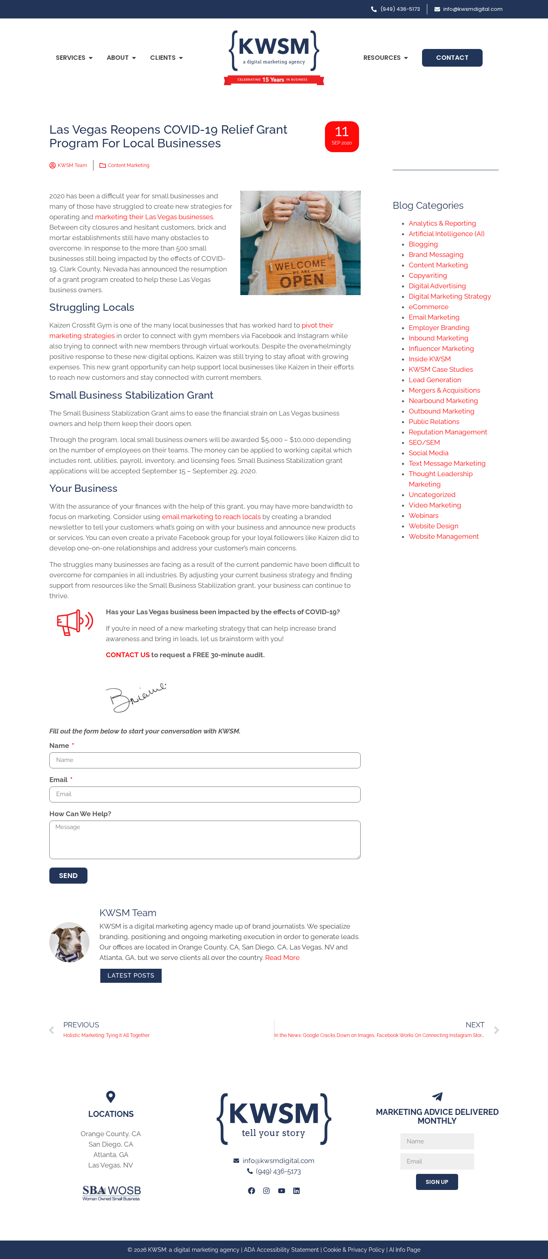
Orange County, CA (111, 1134)
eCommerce (429, 307)
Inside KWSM (430, 359)
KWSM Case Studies (441, 369)
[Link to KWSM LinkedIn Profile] (296, 1190)
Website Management (444, 536)
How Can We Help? (80, 814)
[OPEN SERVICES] (90, 58)
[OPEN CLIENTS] (181, 58)
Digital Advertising (437, 286)
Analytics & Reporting (442, 223)
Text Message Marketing (447, 463)
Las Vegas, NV (110, 1165)
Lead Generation (435, 380)
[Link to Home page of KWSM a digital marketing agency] (274, 58)
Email (59, 780)
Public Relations (434, 422)
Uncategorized (432, 495)
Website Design (434, 526)
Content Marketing (128, 165)
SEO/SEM (424, 442)
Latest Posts (131, 975)
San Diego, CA (111, 1144)
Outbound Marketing (442, 411)
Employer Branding (439, 328)
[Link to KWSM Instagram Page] (266, 1190)
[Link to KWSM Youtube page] (281, 1190)
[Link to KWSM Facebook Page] (251, 1190)
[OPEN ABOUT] (134, 58)
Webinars (423, 515)
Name (60, 746)
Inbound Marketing (439, 338)
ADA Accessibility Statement (281, 1250)
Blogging (423, 244)
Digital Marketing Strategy (450, 296)
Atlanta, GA (110, 1155)
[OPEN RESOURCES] (406, 58)
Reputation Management (448, 432)
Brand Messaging (436, 255)
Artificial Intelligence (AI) (447, 234)
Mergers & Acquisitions (444, 390)
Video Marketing (435, 505)
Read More (282, 957)
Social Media (429, 453)
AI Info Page (404, 1250)
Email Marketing (434, 317)
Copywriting (428, 275)
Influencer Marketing (441, 348)
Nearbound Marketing (443, 401)
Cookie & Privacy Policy (354, 1250)
